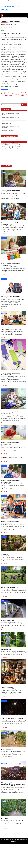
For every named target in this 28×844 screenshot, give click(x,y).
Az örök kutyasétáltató (7, 749)
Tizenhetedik (3, 172)
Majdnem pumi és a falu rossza (9, 587)
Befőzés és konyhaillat (7, 687)
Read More (4, 201)
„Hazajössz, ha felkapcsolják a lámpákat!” (12, 718)
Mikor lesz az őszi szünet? (8, 130)
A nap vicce (14, 142)
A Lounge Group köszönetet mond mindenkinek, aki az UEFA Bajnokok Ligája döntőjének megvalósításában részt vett (13, 784)
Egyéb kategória (4, 89)
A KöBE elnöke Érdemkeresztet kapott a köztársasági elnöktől (7, 93)
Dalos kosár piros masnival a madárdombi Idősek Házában (21, 94)
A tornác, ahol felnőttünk (7, 620)
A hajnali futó (4, 818)
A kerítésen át (4, 554)
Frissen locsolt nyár (6, 649)
